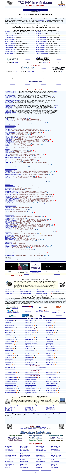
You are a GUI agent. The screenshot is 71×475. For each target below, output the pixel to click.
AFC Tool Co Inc (8, 122)
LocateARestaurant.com (25, 455)
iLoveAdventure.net (8, 459)
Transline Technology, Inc (10, 239)
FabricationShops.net (29, 335)
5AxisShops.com (8, 332)
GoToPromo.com (54, 467)
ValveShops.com (49, 359)
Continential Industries (9, 142)
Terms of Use (35, 428)
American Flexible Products (10, 126)
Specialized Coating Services (11, 226)
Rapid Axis (7, 211)
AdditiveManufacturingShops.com (11, 335)
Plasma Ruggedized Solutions (11, 200)
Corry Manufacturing (9, 95)
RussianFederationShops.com (52, 381)
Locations (44, 62)
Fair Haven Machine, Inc (10, 97)
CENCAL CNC (8, 138)
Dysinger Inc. (7, 152)
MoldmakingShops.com (30, 360)
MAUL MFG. (7, 184)
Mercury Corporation (9, 185)
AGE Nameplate (8, 124)
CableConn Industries (9, 136)
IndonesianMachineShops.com (31, 381)
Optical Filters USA (9, 105)
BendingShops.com (9, 348)
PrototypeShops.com (50, 339)
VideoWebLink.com (55, 291)
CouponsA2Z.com (54, 453)
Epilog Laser (7, 155)
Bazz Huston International (10, 132)
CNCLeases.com (49, 323)
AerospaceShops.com (9, 339)
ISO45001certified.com (41, 39)
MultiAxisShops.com (29, 362)
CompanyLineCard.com (15, 405)
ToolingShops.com (49, 353)
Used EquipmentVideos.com (41, 293)
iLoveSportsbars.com (24, 456)
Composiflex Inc (8, 94)
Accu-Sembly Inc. (8, 119)
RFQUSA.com (7, 467)
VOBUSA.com (54, 464)
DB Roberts (7, 149)
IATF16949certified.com (41, 43)
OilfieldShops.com (49, 332)
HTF (6, 167)
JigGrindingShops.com (30, 346)
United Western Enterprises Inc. (11, 245)
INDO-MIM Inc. (8, 171)
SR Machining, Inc (8, 227)
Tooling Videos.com (40, 291)
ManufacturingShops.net (30, 350)
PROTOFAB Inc (8, 207)
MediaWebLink (43, 427)
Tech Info (22, 428)
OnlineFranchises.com (40, 456)
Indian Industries (8, 170)
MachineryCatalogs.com (10, 407)
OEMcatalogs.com (29, 408)
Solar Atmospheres (8, 225)
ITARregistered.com (9, 41)
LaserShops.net (28, 348)
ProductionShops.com (50, 337)
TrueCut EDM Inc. (8, 243)
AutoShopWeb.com (9, 320)
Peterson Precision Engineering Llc (12, 199)
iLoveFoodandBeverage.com (10, 455)
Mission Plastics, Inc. (9, 189)
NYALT (7, 104)
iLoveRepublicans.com (55, 446)
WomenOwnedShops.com (41, 367)
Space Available (43, 68)
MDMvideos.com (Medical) (25, 293)
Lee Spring (7, 181)
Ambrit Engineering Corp (10, 125)
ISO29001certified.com (41, 35)
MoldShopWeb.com (29, 322)
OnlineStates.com (8, 446)
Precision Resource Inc (9, 204)
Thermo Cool (7, 237)
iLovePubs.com (8, 456)
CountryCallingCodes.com (40, 393)
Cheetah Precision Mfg (9, 141)
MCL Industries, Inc (9, 101)
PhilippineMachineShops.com (52, 377)
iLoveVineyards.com (40, 455)
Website (13, 71)
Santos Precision (8, 110)
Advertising (40, 428)
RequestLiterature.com (50, 408)
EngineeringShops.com (30, 332)
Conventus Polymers (9, 143)
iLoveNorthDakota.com (40, 449)
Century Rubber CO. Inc (9, 139)
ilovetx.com (22, 449)
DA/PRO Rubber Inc (9, 147)
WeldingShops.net (49, 362)
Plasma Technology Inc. (10, 201)
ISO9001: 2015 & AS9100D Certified (28, 69)
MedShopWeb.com (29, 320)
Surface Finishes (8, 231)
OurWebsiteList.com (24, 467)
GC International (8, 159)
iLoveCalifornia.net (8, 447)
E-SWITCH (7, 154)
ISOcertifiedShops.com (10, 33)
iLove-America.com (24, 446)
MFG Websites (15, 62)
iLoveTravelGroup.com (55, 459)
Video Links (26, 274)
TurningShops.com (50, 357)
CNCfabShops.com (9, 353)
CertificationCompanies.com (42, 53)
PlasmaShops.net (49, 335)
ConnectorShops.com (9, 360)
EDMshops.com (8, 364)
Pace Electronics (8, 196)
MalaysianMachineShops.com (31, 390)
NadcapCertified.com (9, 39)
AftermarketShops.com (9, 341)
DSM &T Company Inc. (9, 151)
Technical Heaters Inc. (9, 235)
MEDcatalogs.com (8, 409)
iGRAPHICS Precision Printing (11, 169)
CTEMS (6, 144)
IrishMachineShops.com (30, 383)
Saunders (7, 219)
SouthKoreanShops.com (51, 385)
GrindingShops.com (29, 339)
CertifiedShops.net (9, 31)
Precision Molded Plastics (10, 202)
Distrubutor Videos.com (9, 291)
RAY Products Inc (8, 212)
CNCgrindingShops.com (9, 355)
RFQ (17, 71)
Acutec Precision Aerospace (11, 91)
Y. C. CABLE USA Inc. (9, 255)
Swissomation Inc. (8, 233)
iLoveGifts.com (39, 453)
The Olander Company (9, 236)
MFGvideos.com (39, 289)
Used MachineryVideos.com (56, 289)
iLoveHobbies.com (24, 459)
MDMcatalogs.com (8, 408)
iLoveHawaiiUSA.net (55, 447)
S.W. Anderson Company (10, 218)
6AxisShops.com (8, 334)
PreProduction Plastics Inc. (10, 205)
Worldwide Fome (8, 253)
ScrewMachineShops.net (51, 346)
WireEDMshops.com (50, 364)
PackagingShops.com (50, 334)
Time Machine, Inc (9, 111)
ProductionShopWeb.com (30, 323)
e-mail (38, 11)
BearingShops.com (8, 346)
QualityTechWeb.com (40, 45)
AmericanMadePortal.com (46, 470)
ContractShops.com (9, 362)
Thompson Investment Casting (11, 238)
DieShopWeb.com (8, 322)
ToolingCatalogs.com (50, 407)
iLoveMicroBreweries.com (56, 455)
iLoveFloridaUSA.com (24, 447)
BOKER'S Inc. (8, 133)
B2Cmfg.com (38, 464)
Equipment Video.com (9, 293)
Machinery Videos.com (25, 289)
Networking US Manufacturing (43, 311)
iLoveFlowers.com (23, 453)
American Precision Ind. (9, 127)
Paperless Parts (8, 197)
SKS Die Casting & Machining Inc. (12, 223)
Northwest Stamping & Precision (11, 192)
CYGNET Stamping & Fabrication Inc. (12, 145)
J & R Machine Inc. (9, 176)
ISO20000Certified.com (10, 53)
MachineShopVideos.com (25, 291)
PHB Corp (7, 106)
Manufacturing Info (62, 5)
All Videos (25, 271)
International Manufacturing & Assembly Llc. (14, 174)
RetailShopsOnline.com (56, 456)
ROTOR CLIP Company (9, 216)
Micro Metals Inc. (8, 188)
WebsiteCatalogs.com (50, 409)
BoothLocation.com (50, 322)
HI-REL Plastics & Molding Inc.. (11, 165)
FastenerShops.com (29, 337)
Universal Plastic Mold (9, 246)
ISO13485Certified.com (10, 45)
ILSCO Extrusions (9, 99)
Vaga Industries (8, 249)
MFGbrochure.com (8, 410)
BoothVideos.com (8, 289)
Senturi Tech (7, 222)
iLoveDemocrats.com (40, 446)
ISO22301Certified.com (41, 31)
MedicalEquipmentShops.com (31, 353)
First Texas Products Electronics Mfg (12, 157)
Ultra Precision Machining (10, 112)
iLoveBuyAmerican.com (9, 453)
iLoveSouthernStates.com (41, 450)
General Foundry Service (10, 160)
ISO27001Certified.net (41, 33)
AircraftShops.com (8, 343)
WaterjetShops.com (50, 360)
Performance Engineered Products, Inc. (13, 198)
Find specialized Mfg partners (12, 312)
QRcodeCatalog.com (29, 409)
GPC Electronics (8, 162)
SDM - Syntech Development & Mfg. (12, 220)
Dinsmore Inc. (7, 150)
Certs (55, 91)
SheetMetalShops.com (50, 348)
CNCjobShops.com (8, 357)
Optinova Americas (9, 194)
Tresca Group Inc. (8, 240)
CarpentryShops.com (9, 350)
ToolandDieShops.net (50, 351)
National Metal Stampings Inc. (11, 191)
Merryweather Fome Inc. (10, 186)
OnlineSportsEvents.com (10, 461)
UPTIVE (6, 247)
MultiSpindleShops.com (30, 364)
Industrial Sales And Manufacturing (12, 100)
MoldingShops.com (29, 359)
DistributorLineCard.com (35, 405)
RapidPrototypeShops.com (51, 344)
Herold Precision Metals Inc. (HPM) (12, 164)
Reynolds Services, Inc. (10, 108)
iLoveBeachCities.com (55, 450)
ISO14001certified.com (10, 47)
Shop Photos (57, 274)
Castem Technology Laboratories (11, 137)
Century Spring (8, 140)
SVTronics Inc (8, 232)
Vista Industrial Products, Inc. (11, 113)
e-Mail (44, 428)
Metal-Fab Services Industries (11, 187)
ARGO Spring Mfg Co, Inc (10, 129)
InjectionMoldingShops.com (31, 343)
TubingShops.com (49, 355)
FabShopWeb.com (8, 323)
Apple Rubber (7, 128)
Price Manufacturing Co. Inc (10, 206)
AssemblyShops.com (9, 344)
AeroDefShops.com (9, 337)
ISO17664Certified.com (10, 51)
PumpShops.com (49, 341)
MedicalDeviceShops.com (30, 351)
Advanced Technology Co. (10, 121)
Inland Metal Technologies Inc (11, 172)
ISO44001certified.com (41, 37)
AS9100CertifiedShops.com (11, 35)
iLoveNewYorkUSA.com (9, 449)
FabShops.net (28, 334)
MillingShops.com (29, 357)
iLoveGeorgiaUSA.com (40, 447)
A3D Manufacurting (9, 118)
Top (35, 472)
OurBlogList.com (39, 467)
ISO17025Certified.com (10, 49)
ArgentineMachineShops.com (11, 379)
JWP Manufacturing (9, 177)
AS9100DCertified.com (10, 37)
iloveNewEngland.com (24, 450)
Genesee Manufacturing (9, 161)
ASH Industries (8, 130)
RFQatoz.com (49, 325)
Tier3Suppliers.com (40, 51)
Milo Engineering (9, 102)
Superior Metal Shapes (9, 229)
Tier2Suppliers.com (40, 49)
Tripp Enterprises (8, 242)
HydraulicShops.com (29, 341)
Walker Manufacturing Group (10, 251)
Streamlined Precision (9, 228)
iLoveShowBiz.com (39, 459)
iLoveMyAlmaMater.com (40, 461)
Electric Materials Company (11, 96)
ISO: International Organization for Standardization (35, 272)
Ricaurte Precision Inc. (9, 215)
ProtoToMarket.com (29, 325)
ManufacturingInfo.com (9, 327)
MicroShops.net (28, 355)
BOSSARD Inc (8, 134)
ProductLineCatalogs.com (30, 410)
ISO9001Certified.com (10, 43)
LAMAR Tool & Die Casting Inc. (11, 180)
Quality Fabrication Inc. (9, 209)
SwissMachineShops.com (51, 350)
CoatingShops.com (8, 359)
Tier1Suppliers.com (40, 47)
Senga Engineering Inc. (9, 221)
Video (21, 271)
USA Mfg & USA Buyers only (58, 312)
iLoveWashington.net (9, 450)
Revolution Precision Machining (11, 213)
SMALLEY (7, 224)
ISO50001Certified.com (41, 41)
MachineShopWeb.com (43, 20)
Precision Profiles (8, 107)
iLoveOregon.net (54, 449)
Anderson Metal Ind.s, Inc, (11, 92)
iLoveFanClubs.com (24, 461)
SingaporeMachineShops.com (52, 383)
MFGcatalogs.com (29, 407)
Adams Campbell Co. (9, 120)
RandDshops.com (49, 343)
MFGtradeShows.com (9, 465)
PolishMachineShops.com (51, 379)
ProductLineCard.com (56, 405)
